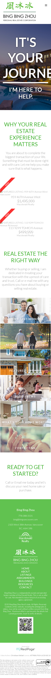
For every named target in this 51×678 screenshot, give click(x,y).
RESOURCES (25, 584)
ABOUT (25, 571)
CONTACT (25, 587)
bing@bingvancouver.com (25, 519)
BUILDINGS (25, 581)
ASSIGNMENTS (25, 577)
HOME (25, 568)
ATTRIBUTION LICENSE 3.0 (40, 655)
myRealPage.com (25, 649)
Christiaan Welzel (17, 655)
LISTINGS (25, 574)
